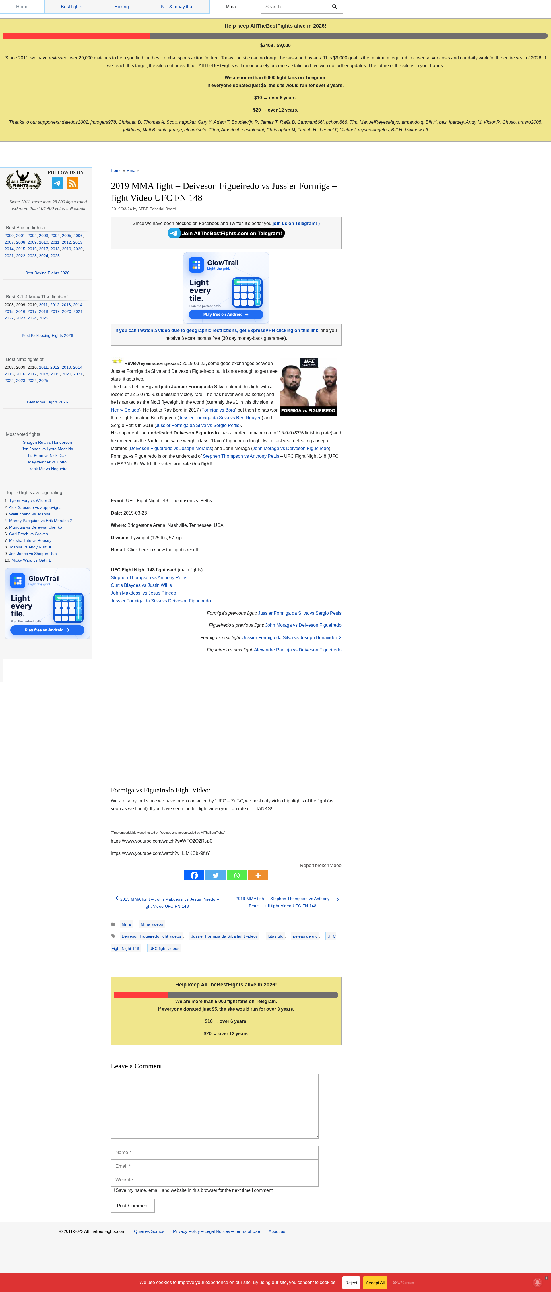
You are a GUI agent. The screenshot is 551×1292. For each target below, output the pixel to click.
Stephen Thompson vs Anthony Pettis (241, 456)
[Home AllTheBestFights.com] (24, 188)
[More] (258, 875)
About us (277, 1231)
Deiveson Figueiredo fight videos (151, 936)
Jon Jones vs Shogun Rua (33, 553)
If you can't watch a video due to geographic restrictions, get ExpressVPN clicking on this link (216, 330)
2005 (66, 235)
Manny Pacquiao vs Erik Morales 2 (40, 520)
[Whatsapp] (237, 875)
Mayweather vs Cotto (47, 462)
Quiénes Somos (149, 1231)
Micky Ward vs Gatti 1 (31, 560)
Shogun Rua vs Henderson (47, 442)
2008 (20, 242)
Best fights (71, 6)
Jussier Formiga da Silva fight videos (224, 936)
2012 (66, 242)
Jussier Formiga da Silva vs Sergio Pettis (197, 425)
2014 (9, 249)
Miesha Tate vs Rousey (30, 540)
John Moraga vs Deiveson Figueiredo (291, 448)
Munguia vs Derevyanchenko (35, 527)
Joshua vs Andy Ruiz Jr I (31, 547)
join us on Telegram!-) (296, 223)
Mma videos (152, 924)
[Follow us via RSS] (73, 187)
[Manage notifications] (537, 1282)
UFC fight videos (164, 948)
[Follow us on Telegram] (58, 187)
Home (22, 6)
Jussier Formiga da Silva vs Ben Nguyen (220, 417)
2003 (43, 235)
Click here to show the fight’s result (154, 549)
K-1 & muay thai (177, 6)
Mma (231, 6)
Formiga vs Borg (218, 410)
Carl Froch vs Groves (28, 533)
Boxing (122, 6)
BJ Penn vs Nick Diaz (47, 455)
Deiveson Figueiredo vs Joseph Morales (171, 448)
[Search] (334, 7)
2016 (32, 249)
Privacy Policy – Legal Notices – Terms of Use (216, 1231)
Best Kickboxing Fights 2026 (47, 335)
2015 (20, 249)
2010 (43, 242)
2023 (32, 255)
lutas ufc (275, 936)
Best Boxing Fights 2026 (47, 273)
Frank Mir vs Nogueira (47, 468)
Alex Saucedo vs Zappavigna (35, 507)
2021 (9, 255)
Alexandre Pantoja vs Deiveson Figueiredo (298, 649)
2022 (20, 255)
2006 (78, 235)
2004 (55, 235)
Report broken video (321, 865)
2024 (43, 255)
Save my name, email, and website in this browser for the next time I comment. (195, 1190)
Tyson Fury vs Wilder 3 (30, 500)
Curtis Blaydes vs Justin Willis (141, 585)
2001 (20, 235)
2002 (32, 235)
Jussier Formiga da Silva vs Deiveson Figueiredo (161, 600)
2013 (77, 242)
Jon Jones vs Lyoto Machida (47, 449)
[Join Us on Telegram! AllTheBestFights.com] (226, 237)
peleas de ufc (305, 936)
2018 (55, 249)
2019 (66, 249)
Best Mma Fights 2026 (47, 402)
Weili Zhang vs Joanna (30, 514)
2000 (9, 235)
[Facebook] (194, 875)
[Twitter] (215, 875)
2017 (43, 249)
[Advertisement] (185, 726)
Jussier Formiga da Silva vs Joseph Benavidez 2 (292, 637)
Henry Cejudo (125, 410)
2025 (55, 255)
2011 (55, 242)
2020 (78, 249)
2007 (9, 242)
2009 (32, 242)
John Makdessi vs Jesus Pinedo (143, 593)
